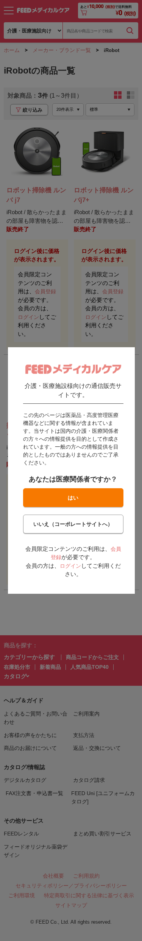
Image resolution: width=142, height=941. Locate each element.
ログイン (70, 566)
